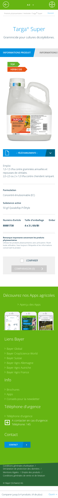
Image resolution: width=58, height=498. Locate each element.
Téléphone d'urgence (19, 416)
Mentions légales (11, 472)
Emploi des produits (31, 472)
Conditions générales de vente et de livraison (24, 475)
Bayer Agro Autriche (19, 367)
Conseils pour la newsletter (23, 399)
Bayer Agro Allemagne (20, 363)
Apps (10, 394)
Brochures (13, 389)
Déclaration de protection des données (21, 468)
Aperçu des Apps (30, 304)
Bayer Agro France (18, 372)
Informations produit (17, 52)
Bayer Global (14, 348)
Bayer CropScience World (22, 353)
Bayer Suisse (14, 358)
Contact (13, 444)
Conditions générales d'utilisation (18, 465)
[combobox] (29, 153)
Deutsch (51, 13)
